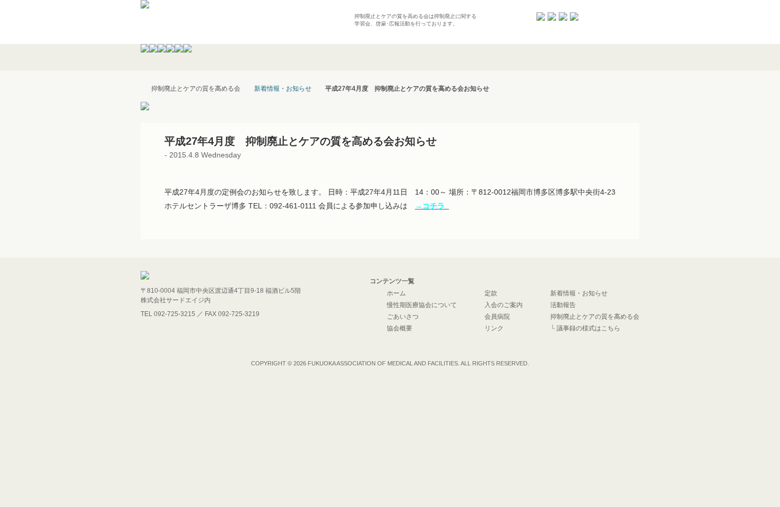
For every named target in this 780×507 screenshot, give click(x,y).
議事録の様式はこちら (588, 328)
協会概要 (399, 328)
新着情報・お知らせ (282, 88)
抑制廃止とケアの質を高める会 (594, 316)
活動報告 (563, 305)
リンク (494, 328)
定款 (490, 293)
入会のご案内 (503, 305)
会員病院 (497, 316)
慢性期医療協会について (422, 305)
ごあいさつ (403, 316)
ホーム (396, 293)
